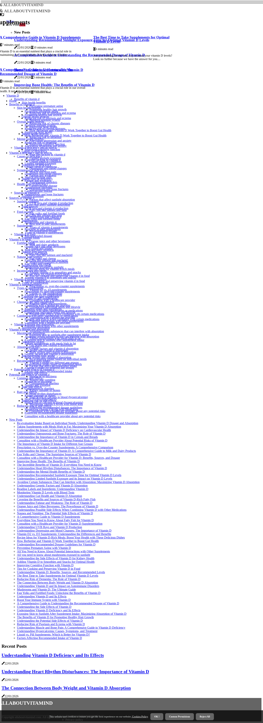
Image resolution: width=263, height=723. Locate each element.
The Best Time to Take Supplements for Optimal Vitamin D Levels (57, 575)
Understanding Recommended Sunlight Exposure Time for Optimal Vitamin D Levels (69, 475)
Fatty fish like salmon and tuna (43, 215)
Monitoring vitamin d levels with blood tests (51, 409)
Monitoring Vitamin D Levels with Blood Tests (45, 492)
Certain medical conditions (41, 166)
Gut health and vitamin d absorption (46, 350)
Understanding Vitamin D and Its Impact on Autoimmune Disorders (58, 586)
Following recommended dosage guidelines (51, 412)
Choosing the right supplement (35, 301)
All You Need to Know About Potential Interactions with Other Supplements (63, 551)
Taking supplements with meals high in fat (50, 343)
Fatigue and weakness (38, 180)
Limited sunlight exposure (40, 163)
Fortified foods (26, 243)
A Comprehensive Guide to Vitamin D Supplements (48, 516)
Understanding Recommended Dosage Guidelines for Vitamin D (56, 544)
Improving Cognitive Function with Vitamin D (45, 565)
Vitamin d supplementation (25, 284)
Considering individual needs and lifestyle (50, 312)
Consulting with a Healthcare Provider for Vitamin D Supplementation (59, 523)
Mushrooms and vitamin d (40, 222)
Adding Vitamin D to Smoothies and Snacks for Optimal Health (56, 561)
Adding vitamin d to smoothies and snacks (50, 277)
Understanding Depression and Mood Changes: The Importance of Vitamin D (64, 530)
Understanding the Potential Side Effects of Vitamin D (50, 620)
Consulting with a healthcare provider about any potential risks (63, 416)
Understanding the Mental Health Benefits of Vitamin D (51, 471)
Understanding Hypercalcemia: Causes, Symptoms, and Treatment (57, 631)
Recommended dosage (38, 236)
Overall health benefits (30, 121)
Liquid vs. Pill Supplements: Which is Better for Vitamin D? (53, 634)
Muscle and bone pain (38, 177)
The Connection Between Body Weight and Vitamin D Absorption (57, 582)
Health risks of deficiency (32, 184)
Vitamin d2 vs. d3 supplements (43, 295)
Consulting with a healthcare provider (47, 305)
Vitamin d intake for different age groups (49, 367)
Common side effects (30, 378)
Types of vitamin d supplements (44, 232)
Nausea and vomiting (37, 385)
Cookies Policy (140, 716)
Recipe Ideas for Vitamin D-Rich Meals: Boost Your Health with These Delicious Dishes (71, 537)
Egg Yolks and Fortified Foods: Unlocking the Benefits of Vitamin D (59, 593)
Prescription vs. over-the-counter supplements (57, 286)
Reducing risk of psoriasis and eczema (48, 118)
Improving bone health (38, 132)
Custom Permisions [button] (179, 716)
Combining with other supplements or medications (47, 315)
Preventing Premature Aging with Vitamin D (44, 548)
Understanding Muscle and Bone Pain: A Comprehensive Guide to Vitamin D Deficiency (71, 627)
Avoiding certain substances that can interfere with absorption (66, 331)
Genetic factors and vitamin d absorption (49, 353)
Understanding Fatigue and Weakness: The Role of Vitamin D (54, 502)
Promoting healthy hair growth (43, 114)
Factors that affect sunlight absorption (52, 199)
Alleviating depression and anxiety (46, 145)
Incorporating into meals (31, 270)
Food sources (25, 211)
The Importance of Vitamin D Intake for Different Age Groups (55, 444)
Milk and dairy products (39, 249)
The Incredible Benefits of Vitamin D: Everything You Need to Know (59, 464)
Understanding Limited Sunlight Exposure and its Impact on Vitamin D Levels (64, 478)
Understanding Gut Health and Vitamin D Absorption (49, 496)
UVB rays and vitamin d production (46, 208)
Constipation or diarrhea (39, 388)
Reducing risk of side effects (34, 405)
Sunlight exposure (28, 201)
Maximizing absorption (31, 333)
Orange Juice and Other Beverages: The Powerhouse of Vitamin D (57, 506)
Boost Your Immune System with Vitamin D (44, 600)
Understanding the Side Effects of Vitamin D (44, 606)
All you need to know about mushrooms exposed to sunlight (53, 554)
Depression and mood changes (43, 173)
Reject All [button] (205, 716)
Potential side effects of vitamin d (29, 374)
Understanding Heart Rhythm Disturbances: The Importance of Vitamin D (62, 468)
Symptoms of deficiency (31, 170)
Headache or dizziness (43, 376)
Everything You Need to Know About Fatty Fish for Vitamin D (55, 520)
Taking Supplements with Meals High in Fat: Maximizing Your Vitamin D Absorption (69, 426)
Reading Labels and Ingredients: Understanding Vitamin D (52, 489)
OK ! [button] (156, 716)
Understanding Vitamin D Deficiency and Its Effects (48, 610)
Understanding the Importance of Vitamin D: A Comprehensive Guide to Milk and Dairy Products (76, 450)
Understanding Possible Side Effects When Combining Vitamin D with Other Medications (71, 509)
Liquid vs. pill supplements (41, 298)
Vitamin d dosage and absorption (29, 329)
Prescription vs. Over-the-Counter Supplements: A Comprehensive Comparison (65, 447)
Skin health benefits (29, 107)
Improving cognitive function (42, 149)
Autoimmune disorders (38, 187)
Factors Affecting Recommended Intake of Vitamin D (49, 638)
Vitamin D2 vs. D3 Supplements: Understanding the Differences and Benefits (64, 534)
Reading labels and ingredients (43, 308)
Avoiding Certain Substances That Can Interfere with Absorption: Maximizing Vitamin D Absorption (78, 482)
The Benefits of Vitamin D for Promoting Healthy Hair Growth (55, 617)
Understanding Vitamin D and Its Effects (41, 596)
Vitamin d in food (20, 239)
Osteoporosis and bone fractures (44, 194)
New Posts (15, 419)
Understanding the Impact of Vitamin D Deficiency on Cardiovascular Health (64, 430)
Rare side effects (27, 392)
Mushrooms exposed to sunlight (44, 267)
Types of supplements (30, 288)
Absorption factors (28, 347)
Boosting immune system (40, 125)
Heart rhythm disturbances (41, 398)
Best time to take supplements (43, 229)
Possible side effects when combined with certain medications (62, 319)
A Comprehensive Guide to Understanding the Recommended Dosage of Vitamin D (68, 603)
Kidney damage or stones (40, 395)
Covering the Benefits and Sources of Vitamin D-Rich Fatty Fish (56, 499)
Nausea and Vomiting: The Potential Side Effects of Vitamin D (55, 513)
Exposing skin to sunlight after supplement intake (54, 340)
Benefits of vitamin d (26, 99)
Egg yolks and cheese (38, 263)
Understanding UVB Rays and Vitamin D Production (49, 527)
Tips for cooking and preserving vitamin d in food (55, 281)
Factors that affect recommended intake (48, 371)
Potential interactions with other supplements (52, 326)
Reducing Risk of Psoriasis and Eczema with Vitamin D (51, 624)
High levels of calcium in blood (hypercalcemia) (58, 397)
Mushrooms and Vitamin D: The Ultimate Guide (46, 589)
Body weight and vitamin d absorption (48, 357)
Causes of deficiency (29, 156)
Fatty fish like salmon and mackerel (50, 255)
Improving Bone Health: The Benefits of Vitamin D (48, 461)
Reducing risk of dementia (41, 142)
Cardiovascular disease (38, 191)
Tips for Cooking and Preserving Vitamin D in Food (48, 568)
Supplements (25, 225)
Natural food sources (29, 256)
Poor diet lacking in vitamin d (47, 154)
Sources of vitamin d (21, 197)
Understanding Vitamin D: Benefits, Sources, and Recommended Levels (61, 572)
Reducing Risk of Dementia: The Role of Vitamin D (48, 579)
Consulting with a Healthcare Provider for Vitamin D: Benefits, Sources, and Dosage (68, 457)
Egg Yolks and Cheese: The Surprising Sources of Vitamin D (54, 454)
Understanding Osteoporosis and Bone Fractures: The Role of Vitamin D (61, 433)
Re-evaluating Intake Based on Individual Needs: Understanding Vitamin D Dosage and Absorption (77, 423)
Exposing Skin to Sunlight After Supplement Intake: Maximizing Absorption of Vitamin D (71, 613)
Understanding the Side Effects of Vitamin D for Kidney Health (55, 558)
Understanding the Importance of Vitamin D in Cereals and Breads (57, 437)
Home (13, 100)
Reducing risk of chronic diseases (45, 128)
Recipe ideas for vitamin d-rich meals (47, 274)
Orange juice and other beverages (49, 241)
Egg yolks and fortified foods (42, 218)
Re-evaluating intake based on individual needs (53, 364)
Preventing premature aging (46, 106)
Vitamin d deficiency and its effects (30, 152)
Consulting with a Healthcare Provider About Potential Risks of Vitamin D (62, 440)
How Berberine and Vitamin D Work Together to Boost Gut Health (70, 130)
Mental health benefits (30, 139)
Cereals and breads (36, 253)
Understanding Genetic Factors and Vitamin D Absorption (52, 485)
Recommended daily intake (33, 360)
